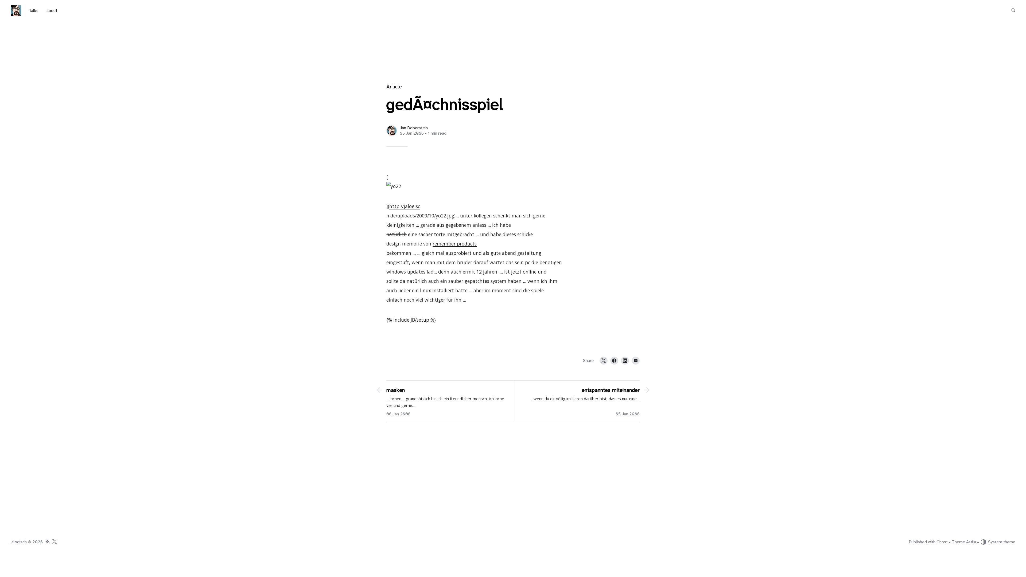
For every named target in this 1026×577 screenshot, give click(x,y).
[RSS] (47, 542)
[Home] (16, 10)
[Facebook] (614, 361)
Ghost (942, 542)
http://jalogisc (404, 206)
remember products (455, 243)
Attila (971, 542)
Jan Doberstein (414, 128)
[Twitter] (604, 361)
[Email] (636, 361)
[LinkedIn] (625, 361)
